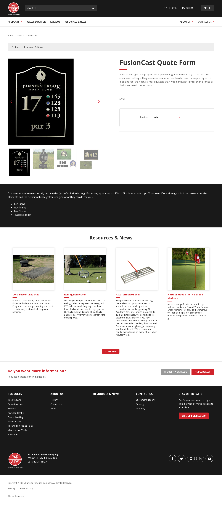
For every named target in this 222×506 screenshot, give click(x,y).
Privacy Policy (26, 488)
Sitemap (12, 488)
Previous (11, 101)
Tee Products (14, 399)
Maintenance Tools (17, 430)
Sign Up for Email (192, 415)
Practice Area (14, 421)
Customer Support (145, 399)
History (54, 399)
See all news (110, 351)
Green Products (15, 404)
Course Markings (16, 417)
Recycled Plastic (16, 412)
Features (15, 47)
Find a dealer (202, 371)
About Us (185, 21)
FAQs (53, 408)
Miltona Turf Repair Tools (20, 425)
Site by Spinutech (16, 496)
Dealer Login (170, 7)
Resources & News (75, 21)
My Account (189, 7)
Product (144, 117)
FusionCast (13, 434)
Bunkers (12, 408)
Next (99, 101)
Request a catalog (175, 371)
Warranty (140, 408)
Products (14, 21)
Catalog (55, 21)
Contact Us (205, 21)
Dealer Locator (36, 21)
